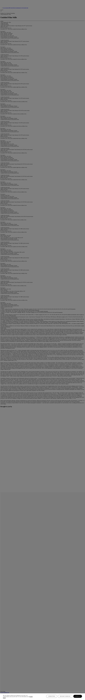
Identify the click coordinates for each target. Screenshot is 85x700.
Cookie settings (51, 696)
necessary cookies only (65, 696)
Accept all (77, 696)
